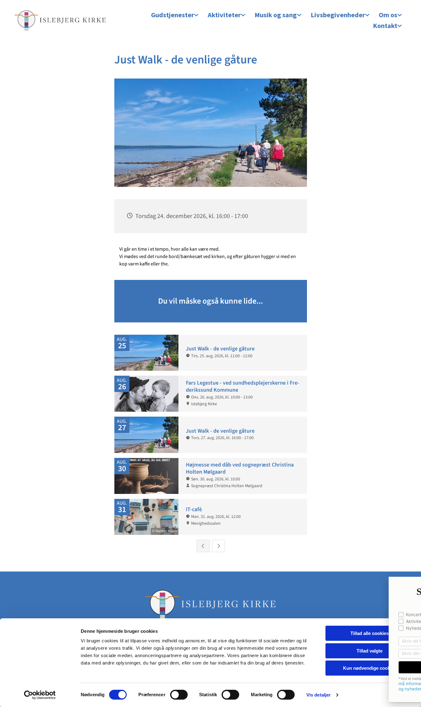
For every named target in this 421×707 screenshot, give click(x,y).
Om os (388, 14)
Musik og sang (276, 14)
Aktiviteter (224, 14)
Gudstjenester (172, 14)
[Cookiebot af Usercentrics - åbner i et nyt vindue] (40, 695)
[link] (174, 15)
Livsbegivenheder (338, 14)
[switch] (179, 695)
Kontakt (385, 25)
